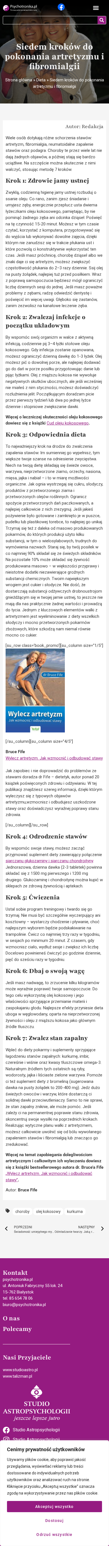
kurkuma (75, 1211)
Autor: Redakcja (84, 126)
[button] (96, 8)
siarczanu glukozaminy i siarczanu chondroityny (49, 860)
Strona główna (18, 80)
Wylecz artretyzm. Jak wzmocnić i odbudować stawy (54, 758)
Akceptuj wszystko (54, 1506)
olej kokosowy (48, 1211)
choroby (22, 1211)
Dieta (41, 80)
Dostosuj (54, 1520)
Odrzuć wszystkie (54, 1534)
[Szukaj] (102, 20)
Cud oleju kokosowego (68, 423)
